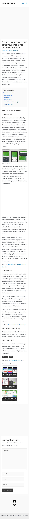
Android (5, 356)
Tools (3, 50)
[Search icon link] (27, 3)
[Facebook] (14, 501)
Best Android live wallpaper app (16, 325)
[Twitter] (14, 505)
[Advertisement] (14, 24)
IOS (11, 356)
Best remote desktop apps (16, 360)
